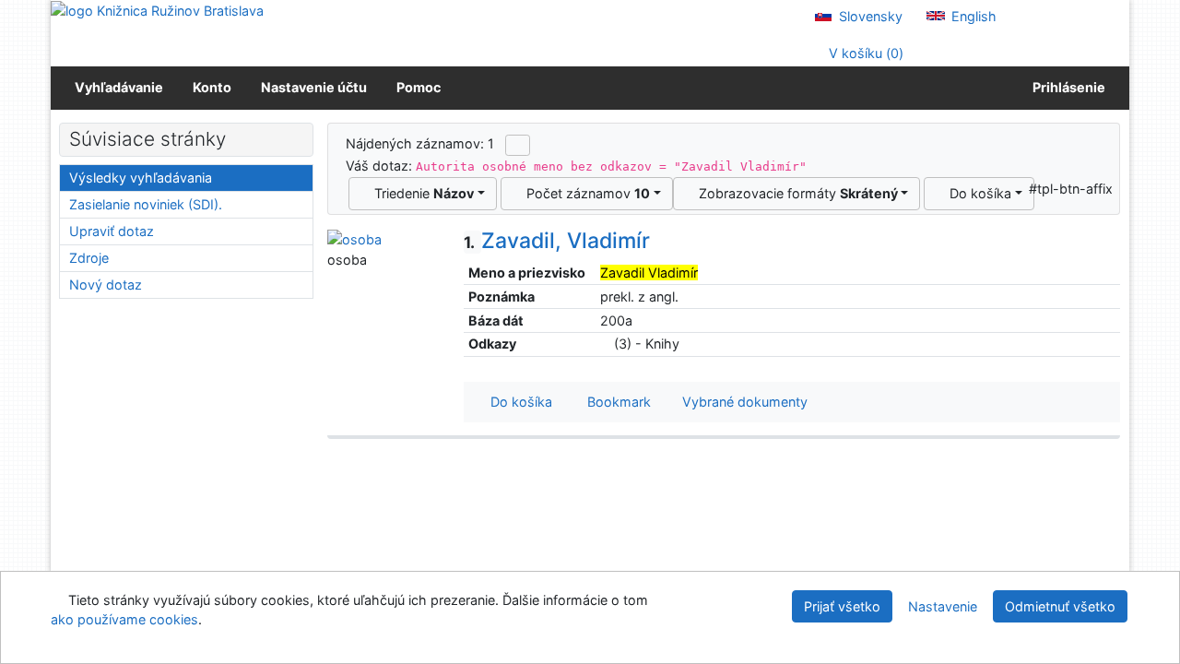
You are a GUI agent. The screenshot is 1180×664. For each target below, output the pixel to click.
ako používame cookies (124, 619)
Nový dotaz (105, 284)
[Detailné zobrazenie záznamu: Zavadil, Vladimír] (354, 238)
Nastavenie (942, 606)
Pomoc (418, 87)
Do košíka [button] (517, 401)
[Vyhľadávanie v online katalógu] (157, 10)
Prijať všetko (842, 606)
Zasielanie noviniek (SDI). (145, 204)
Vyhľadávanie (119, 87)
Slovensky (869, 16)
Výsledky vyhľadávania (140, 177)
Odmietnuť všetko (1060, 606)
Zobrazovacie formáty (794, 193)
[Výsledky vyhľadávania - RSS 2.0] (517, 145)
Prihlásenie (1066, 87)
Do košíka (976, 193)
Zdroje (89, 258)
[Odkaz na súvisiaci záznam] (605, 343)
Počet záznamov (584, 193)
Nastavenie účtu (314, 87)
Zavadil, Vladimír (557, 241)
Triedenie (420, 193)
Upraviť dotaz (111, 231)
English (972, 16)
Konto (212, 87)
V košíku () (864, 53)
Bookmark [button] (615, 401)
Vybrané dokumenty (743, 401)
